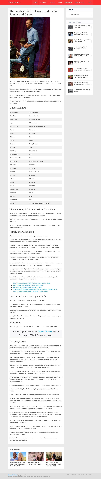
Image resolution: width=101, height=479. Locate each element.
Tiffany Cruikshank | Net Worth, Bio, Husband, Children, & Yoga (30, 291)
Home (35, 2)
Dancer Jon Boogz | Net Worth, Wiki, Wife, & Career (27, 287)
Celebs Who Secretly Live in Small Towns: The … (82, 26)
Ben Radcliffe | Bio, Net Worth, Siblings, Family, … (81, 62)
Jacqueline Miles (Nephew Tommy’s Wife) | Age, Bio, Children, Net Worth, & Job (35, 289)
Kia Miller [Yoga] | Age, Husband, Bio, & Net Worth (34, 463)
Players (52, 2)
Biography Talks (14, 2)
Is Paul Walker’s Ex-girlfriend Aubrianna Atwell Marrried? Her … (82, 83)
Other (89, 2)
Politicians (68, 2)
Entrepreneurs (79, 2)
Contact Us (89, 475)
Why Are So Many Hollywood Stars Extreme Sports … (82, 40)
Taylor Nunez (44, 331)
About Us (81, 475)
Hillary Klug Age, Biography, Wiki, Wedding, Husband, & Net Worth (31, 283)
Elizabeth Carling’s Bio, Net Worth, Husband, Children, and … (82, 69)
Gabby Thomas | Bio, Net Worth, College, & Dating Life (28, 285)
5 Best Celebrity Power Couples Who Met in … (82, 90)
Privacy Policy (71, 475)
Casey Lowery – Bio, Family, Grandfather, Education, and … (81, 33)
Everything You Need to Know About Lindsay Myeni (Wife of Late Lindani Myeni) (17, 464)
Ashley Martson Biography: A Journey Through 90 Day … (81, 76)
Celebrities (43, 2)
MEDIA (60, 2)
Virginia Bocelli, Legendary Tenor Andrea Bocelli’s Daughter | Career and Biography (53, 464)
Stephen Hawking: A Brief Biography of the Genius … (80, 47)
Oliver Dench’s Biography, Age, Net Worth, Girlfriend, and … (81, 55)
